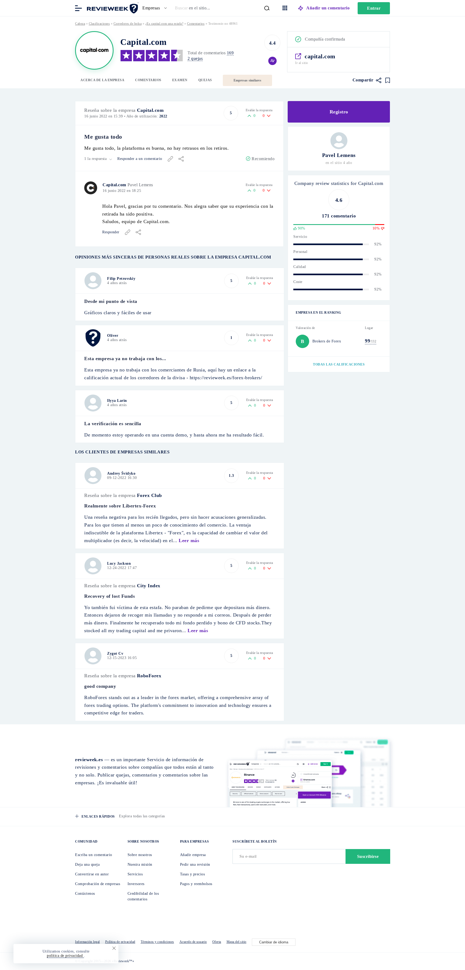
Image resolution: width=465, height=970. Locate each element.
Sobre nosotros (140, 855)
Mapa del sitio (236, 942)
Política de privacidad (120, 942)
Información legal (87, 942)
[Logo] (94, 50)
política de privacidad (65, 956)
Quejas (205, 80)
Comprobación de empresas (97, 884)
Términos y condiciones (157, 942)
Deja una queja (87, 864)
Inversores (136, 884)
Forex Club (149, 495)
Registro (339, 111)
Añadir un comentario (328, 8)
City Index (148, 585)
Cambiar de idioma (273, 942)
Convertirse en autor (92, 874)
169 (230, 53)
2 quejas (195, 58)
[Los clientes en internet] (111, 8)
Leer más (189, 540)
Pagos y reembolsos (196, 884)
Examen (180, 80)
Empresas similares (247, 80)
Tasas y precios (192, 874)
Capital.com (150, 110)
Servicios (135, 874)
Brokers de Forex (326, 341)
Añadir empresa (193, 855)
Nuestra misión (140, 864)
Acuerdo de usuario (193, 942)
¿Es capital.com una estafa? (164, 24)
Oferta (216, 942)
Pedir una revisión (195, 864)
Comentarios (148, 80)
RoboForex (149, 675)
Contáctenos (85, 894)
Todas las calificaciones (339, 364)
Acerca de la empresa (102, 80)
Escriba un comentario (93, 855)
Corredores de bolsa (128, 24)
